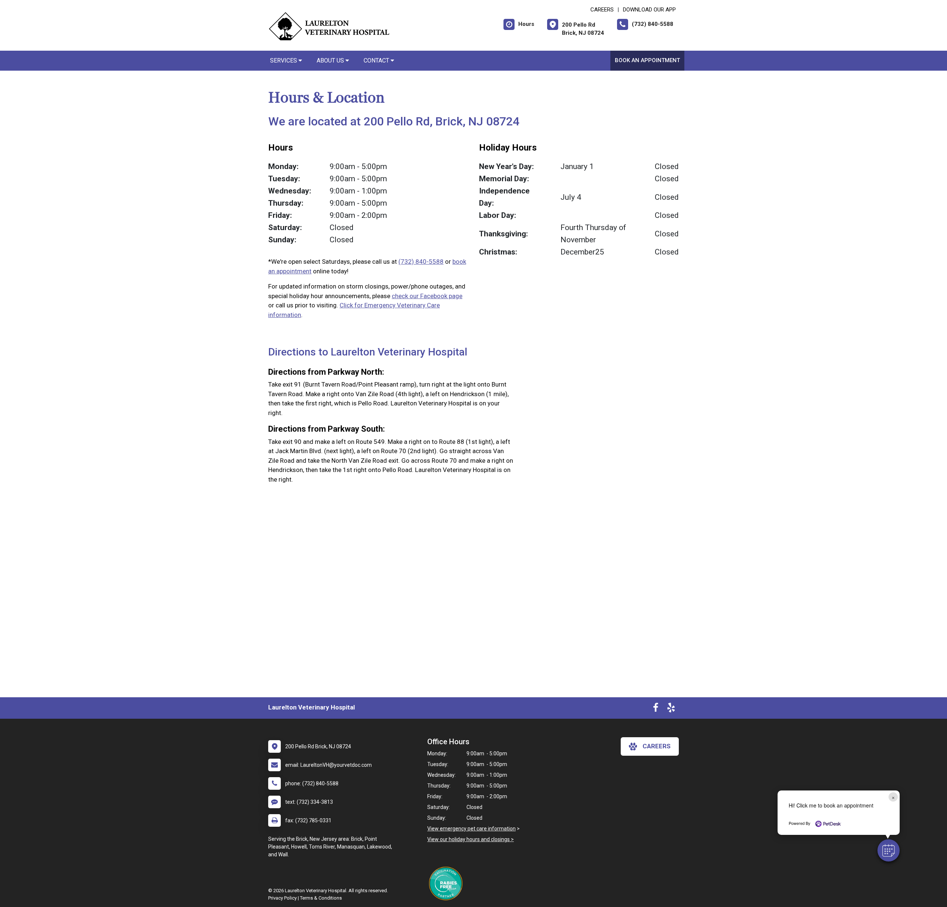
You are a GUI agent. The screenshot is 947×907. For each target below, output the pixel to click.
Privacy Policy (282, 898)
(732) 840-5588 (421, 261)
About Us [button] (331, 60)
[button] (888, 850)
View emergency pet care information (471, 829)
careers (657, 746)
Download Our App (649, 9)
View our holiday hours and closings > (470, 839)
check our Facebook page (427, 296)
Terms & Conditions (321, 898)
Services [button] (284, 60)
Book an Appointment (647, 60)
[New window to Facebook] (655, 709)
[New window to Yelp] (671, 709)
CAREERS (602, 9)
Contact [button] (377, 60)
